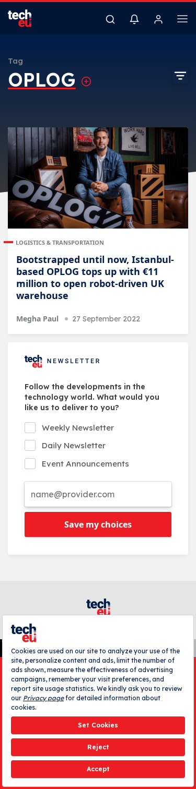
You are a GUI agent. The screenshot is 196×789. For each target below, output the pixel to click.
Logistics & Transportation (60, 242)
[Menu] (182, 20)
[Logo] (26, 18)
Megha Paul (37, 319)
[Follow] (86, 81)
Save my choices (98, 524)
